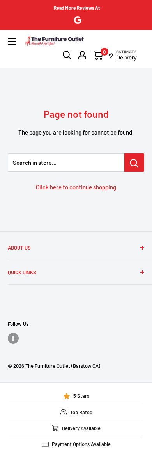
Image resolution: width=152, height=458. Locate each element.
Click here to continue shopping (76, 187)
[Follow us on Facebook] (13, 338)
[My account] (82, 55)
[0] (98, 55)
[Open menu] (12, 41)
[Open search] (67, 55)
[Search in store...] (134, 162)
